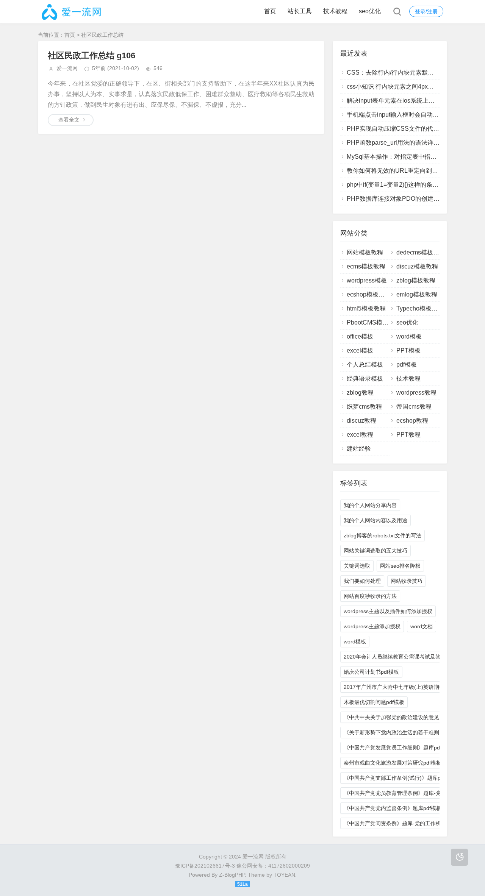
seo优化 (370, 11)
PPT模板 (408, 350)
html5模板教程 (366, 308)
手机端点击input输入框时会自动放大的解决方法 (411, 114)
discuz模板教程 (417, 266)
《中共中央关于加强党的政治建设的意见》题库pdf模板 (408, 717)
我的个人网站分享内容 (370, 505)
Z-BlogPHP (232, 875)
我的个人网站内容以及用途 (375, 520)
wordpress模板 (367, 280)
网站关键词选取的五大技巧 (375, 551)
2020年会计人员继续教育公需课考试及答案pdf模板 (404, 657)
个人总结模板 (365, 364)
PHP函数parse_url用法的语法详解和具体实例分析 (414, 142)
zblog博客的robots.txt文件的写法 (382, 535)
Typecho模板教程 (420, 308)
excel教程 (360, 434)
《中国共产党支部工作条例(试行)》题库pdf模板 (400, 778)
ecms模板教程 (366, 266)
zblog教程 (360, 392)
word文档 (421, 626)
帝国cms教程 (414, 406)
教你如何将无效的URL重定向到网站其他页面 (407, 170)
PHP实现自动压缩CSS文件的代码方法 (399, 128)
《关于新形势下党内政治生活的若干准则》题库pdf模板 (408, 732)
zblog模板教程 (415, 280)
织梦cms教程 (364, 406)
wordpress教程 (416, 392)
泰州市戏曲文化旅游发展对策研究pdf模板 (392, 763)
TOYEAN (284, 875)
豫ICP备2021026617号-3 (205, 866)
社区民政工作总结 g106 (91, 55)
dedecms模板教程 (420, 252)
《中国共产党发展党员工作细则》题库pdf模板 (398, 748)
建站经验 (359, 448)
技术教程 (335, 11)
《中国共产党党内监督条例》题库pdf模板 (392, 808)
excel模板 (360, 350)
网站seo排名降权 (400, 566)
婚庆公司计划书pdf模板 (371, 672)
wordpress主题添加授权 (372, 626)
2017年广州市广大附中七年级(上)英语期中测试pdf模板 (408, 687)
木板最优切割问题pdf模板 (374, 702)
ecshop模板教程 (369, 294)
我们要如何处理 (362, 581)
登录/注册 (426, 11)
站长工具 (300, 11)
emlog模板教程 (416, 294)
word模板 (409, 336)
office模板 (360, 336)
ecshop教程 (412, 420)
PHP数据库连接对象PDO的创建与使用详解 (405, 198)
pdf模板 (406, 364)
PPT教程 (408, 434)
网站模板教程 (365, 252)
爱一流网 (67, 68)
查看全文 (69, 120)
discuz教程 (361, 420)
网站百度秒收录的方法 (370, 596)
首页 (270, 11)
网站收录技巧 (406, 581)
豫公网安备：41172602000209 (273, 866)
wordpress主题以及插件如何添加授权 (388, 611)
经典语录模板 (365, 378)
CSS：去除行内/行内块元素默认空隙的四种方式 (411, 72)
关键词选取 (357, 566)
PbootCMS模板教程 (374, 322)
